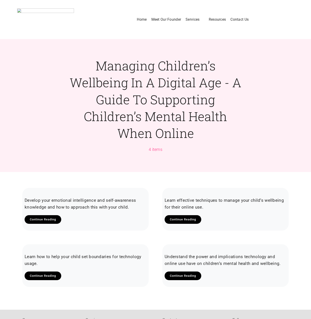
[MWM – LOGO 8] (45, 19)
